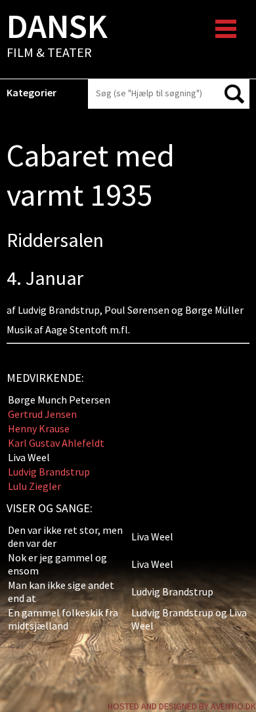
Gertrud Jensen (42, 414)
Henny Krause (39, 428)
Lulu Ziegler (34, 486)
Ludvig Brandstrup (49, 471)
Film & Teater (57, 36)
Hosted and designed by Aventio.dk (182, 706)
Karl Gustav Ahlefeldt (56, 442)
